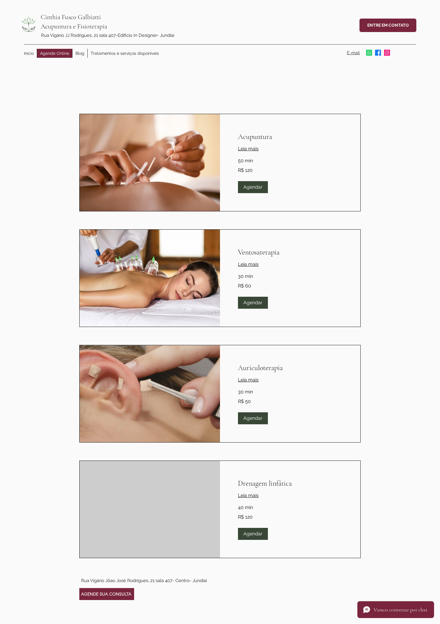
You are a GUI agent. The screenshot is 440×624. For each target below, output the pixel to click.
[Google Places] (387, 53)
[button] (253, 187)
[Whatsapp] (369, 53)
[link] (290, 137)
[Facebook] (378, 53)
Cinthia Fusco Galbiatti (71, 17)
